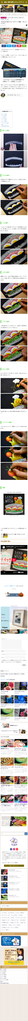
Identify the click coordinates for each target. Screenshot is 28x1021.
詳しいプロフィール (14, 865)
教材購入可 (5, 922)
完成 (2, 124)
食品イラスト (15, 920)
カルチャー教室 (3, 17)
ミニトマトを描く (5, 123)
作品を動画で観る (5, 126)
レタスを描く (4, 118)
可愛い (3, 19)
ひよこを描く (4, 121)
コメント (4, 638)
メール (3, 654)
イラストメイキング (21, 917)
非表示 (10, 111)
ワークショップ (6, 915)
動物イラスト (22, 17)
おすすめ (11, 912)
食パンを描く (4, 114)
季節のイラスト (14, 922)
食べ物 (16, 17)
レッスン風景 (15, 927)
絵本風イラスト (6, 927)
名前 (3, 651)
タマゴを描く (4, 115)
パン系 (7, 19)
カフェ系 (14, 915)
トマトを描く (4, 120)
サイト (2, 657)
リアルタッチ (6, 917)
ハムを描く (3, 117)
